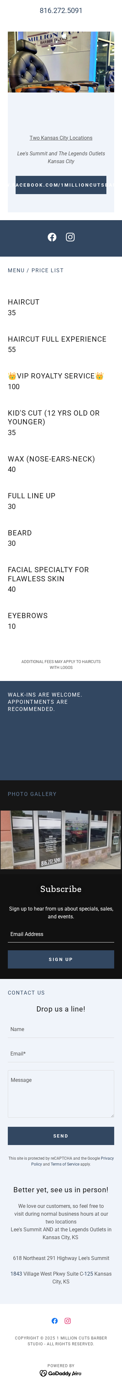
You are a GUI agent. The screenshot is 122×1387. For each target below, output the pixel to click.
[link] (52, 238)
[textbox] (61, 934)
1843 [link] (16, 1274)
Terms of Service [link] (65, 1164)
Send (61, 1136)
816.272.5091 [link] (61, 11)
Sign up (61, 959)
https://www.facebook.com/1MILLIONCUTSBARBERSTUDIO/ (61, 185)
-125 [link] (88, 1274)
